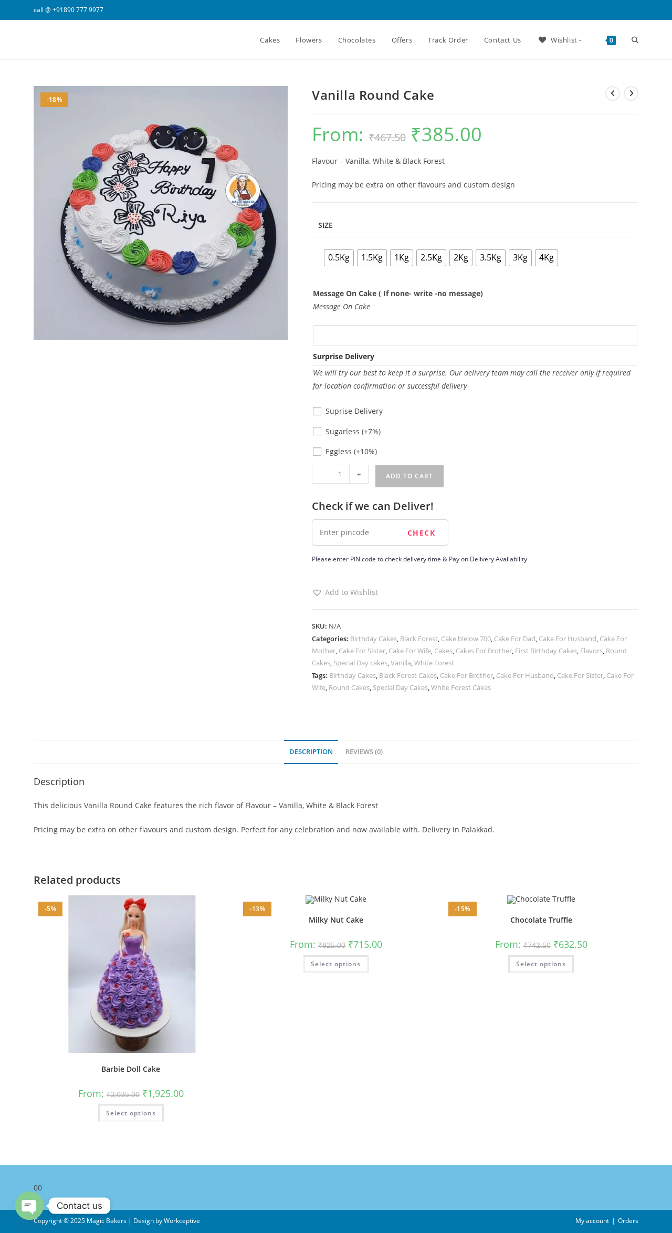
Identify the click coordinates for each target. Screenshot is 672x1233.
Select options (131, 1113)
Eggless (351, 451)
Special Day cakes (360, 662)
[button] (345, 592)
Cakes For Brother (484, 650)
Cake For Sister (580, 675)
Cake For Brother (466, 675)
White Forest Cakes (461, 687)
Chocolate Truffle (541, 920)
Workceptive (182, 1220)
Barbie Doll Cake (130, 1069)
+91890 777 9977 (77, 9)
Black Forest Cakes (408, 675)
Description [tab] (311, 751)
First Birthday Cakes (546, 650)
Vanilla (401, 662)
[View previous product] (612, 93)
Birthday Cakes (373, 638)
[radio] (338, 258)
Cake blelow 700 (466, 638)
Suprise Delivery (354, 411)
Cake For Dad (515, 638)
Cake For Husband (567, 638)
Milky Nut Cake (336, 920)
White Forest (434, 662)
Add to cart (409, 476)
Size (325, 225)
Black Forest (419, 638)
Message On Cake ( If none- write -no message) (398, 293)
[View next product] (631, 93)
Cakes (443, 650)
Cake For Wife (409, 650)
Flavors (591, 650)
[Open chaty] (29, 1206)
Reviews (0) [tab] (364, 751)
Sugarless (353, 431)
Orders (628, 1220)
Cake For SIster (362, 650)
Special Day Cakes (400, 687)
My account (592, 1220)
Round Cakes (349, 687)
